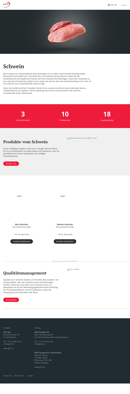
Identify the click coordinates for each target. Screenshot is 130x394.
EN (112, 5)
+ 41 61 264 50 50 (13, 341)
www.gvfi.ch (8, 348)
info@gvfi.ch (8, 344)
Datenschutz (19, 376)
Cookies (30, 376)
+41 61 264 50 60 (65, 234)
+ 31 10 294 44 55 (45, 341)
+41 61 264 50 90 (21, 234)
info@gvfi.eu (39, 344)
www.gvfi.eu (39, 367)
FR (115, 5)
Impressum (7, 376)
